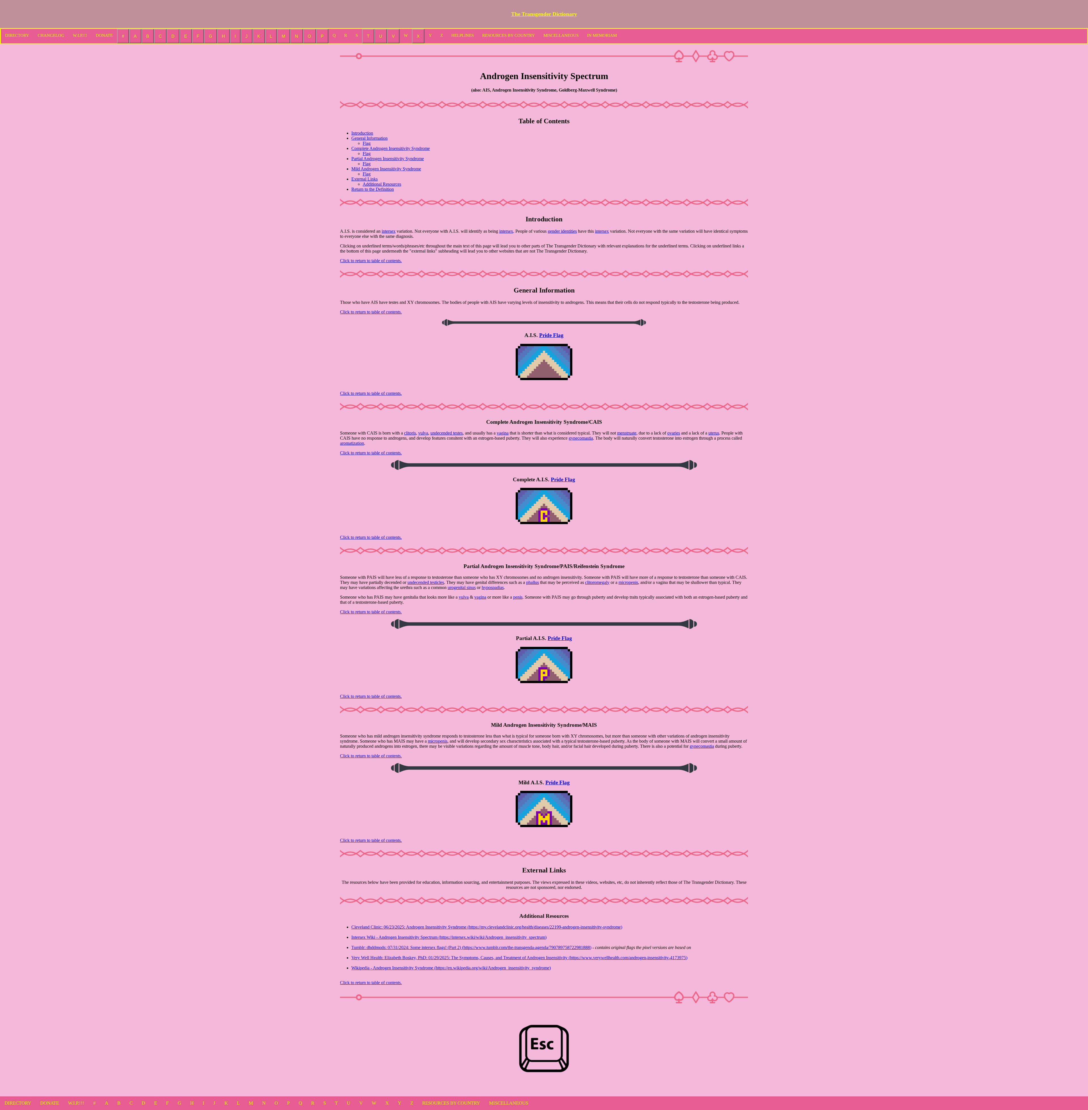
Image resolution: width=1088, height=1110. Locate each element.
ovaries (673, 433)
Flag (367, 143)
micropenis (628, 582)
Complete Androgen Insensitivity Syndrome (390, 148)
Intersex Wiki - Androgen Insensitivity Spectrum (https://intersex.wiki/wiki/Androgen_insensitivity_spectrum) (449, 937)
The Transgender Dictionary (544, 14)
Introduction (362, 133)
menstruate (626, 433)
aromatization (352, 443)
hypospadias (493, 587)
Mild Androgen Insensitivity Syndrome (386, 168)
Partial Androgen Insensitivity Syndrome (387, 158)
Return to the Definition (372, 189)
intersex (389, 231)
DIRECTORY (17, 35)
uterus (713, 433)
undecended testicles (425, 582)
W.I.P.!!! (80, 35)
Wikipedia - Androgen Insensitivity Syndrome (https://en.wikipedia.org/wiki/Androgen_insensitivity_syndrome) (451, 967)
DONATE (104, 35)
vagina (503, 433)
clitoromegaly (597, 582)
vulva (423, 433)
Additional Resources (382, 184)
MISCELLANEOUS (561, 35)
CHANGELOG (51, 35)
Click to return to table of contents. (371, 260)
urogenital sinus (462, 587)
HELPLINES (462, 35)
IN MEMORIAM (602, 35)
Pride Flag (551, 335)
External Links (364, 179)
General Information (369, 138)
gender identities (562, 231)
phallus (532, 582)
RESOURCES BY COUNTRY (508, 35)
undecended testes (446, 433)
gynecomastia (581, 438)
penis (517, 597)
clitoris (410, 433)
